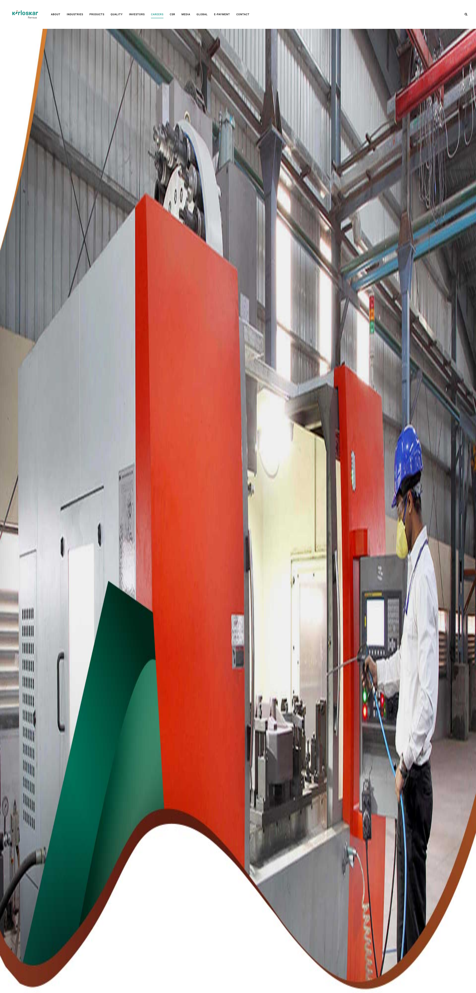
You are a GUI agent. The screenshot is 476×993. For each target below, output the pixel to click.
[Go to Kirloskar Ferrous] (25, 14)
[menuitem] (55, 14)
